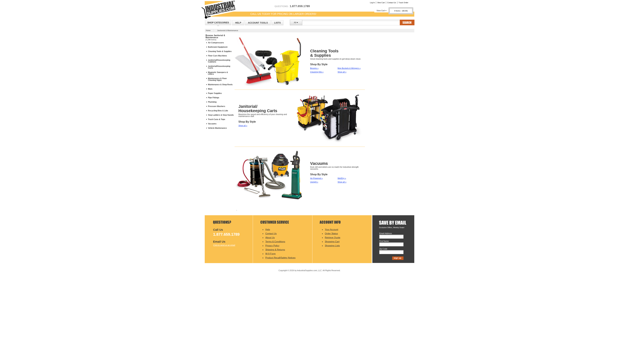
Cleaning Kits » (317, 72)
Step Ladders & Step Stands (221, 115)
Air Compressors (216, 43)
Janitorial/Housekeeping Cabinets (219, 61)
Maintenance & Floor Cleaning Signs (217, 79)
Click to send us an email (224, 245)
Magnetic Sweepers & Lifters (218, 73)
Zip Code (383, 249)
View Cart (381, 3)
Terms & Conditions (275, 241)
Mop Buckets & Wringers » (349, 68)
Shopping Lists (332, 245)
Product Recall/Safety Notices (280, 257)
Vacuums (212, 124)
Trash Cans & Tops (216, 119)
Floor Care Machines (217, 56)
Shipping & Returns (275, 249)
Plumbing (212, 102)
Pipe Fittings (213, 98)
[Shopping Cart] (381, 10)
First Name (384, 241)
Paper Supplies (215, 93)
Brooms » (314, 68)
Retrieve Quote (332, 237)
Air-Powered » (316, 178)
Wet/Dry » (342, 178)
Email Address (385, 233)
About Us (270, 237)
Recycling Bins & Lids (218, 111)
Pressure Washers (216, 106)
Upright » (314, 182)
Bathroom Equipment (217, 47)
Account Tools (258, 22)
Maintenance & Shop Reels (220, 84)
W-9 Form (270, 253)
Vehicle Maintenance (217, 128)
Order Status (331, 233)
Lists (277, 22)
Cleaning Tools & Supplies (220, 51)
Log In (372, 3)
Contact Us (391, 3)
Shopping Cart (332, 241)
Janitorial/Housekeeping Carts (219, 67)
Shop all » (342, 72)
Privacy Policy (272, 245)
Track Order (403, 3)
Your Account (331, 229)
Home (208, 30)
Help (238, 22)
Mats (210, 89)
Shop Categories (218, 22)
